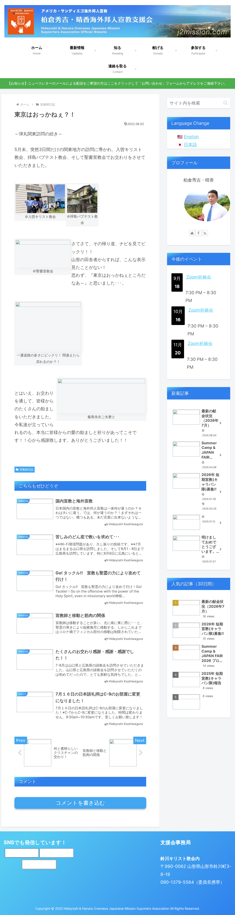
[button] (225, 102)
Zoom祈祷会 (198, 277)
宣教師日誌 (26, 469)
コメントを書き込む (80, 803)
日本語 (190, 144)
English (191, 137)
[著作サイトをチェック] (192, 233)
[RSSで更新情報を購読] (205, 233)
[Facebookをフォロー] (198, 233)
